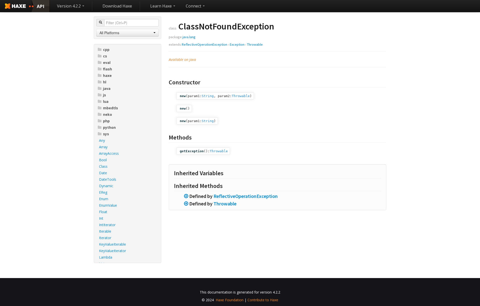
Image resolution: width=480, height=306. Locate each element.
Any (102, 140)
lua (105, 101)
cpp (106, 49)
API (40, 6)
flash (107, 69)
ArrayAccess (109, 153)
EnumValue (108, 205)
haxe (107, 75)
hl (104, 82)
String (208, 96)
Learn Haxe (161, 6)
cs (105, 56)
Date (103, 172)
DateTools (107, 179)
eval (106, 62)
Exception (237, 44)
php (106, 121)
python (109, 127)
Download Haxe (117, 6)
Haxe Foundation (230, 300)
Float (103, 211)
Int (101, 218)
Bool (103, 159)
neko (107, 114)
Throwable (255, 44)
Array (103, 147)
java (106, 88)
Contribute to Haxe (263, 300)
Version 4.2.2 (69, 6)
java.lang (189, 37)
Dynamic (106, 185)
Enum (103, 198)
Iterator (105, 237)
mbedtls (110, 108)
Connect (194, 6)
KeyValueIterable (112, 244)
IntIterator (107, 224)
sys (106, 134)
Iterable (105, 231)
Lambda (105, 257)
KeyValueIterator (112, 250)
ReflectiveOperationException (204, 44)
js (104, 95)
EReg (103, 192)
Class (103, 166)
